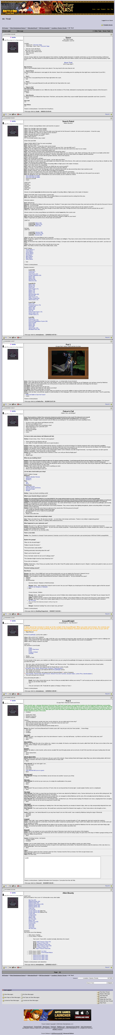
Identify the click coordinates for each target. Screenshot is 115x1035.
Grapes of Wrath (33, 652)
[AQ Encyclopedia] (44, 28)
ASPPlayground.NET (57, 1033)
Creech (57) (32, 271)
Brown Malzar (29, 253)
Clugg (30, 648)
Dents (37, 668)
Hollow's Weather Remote (33, 477)
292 (27, 482)
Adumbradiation (87, 673)
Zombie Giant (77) (34, 314)
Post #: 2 (107, 337)
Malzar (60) (38, 223)
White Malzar (29, 259)
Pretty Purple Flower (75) (35, 311)
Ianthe (14, 37)
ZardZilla (31, 653)
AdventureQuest (28, 1026)
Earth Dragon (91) (34, 320)
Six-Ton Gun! (32, 600)
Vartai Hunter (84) (33, 328)
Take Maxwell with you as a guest (35, 770)
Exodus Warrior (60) (34, 911)
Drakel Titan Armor (34, 649)
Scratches (28, 668)
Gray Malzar (29, 251)
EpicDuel (53, 1026)
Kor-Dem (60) (32, 919)
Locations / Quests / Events (59, 28)
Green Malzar (29, 252)
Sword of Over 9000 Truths (40, 959)
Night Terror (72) (33, 297)
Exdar (30, 650)
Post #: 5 (107, 694)
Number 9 (28, 479)
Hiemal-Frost (54, 673)
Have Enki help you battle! (33, 177)
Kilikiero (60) (32, 917)
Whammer (28, 478)
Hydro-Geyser (46, 673)
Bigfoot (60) (32, 284)
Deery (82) (32, 303)
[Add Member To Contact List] (14, 114)
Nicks (33, 668)
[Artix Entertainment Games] (18, 28)
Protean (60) (32, 923)
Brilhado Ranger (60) (34, 905)
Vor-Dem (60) (32, 928)
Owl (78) (31, 310)
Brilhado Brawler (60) (34, 901)
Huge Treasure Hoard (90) (43, 948)
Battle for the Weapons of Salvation (38, 587)
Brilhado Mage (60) (34, 902)
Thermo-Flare (38, 673)
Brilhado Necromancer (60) (36, 904)
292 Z (27, 483)
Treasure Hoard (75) (42, 947)
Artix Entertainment (86, 1026)
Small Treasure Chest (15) (43, 941)
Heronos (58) (39, 232)
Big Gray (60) (32, 900)
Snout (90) (31, 326)
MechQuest (46, 1026)
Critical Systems (58, 668)
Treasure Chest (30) (42, 943)
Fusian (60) (32, 913)
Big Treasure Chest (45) (43, 944)
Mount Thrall (68, 62)
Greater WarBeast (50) (35, 275)
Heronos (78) (39, 233)
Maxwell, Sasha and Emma (33, 487)
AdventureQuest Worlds (72, 1026)
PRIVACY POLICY (58, 1029)
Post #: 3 (107, 404)
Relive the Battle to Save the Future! (35, 394)
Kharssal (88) (32, 322)
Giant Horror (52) (33, 274)
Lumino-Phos (79, 673)
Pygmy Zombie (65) (34, 298)
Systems (50, 668)
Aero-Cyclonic (62, 673)
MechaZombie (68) (34, 294)
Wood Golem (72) (33, 299)
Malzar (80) (38, 225)
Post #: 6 (107, 886)
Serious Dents (44, 668)
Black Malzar (29, 256)
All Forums (5, 28)
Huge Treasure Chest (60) (44, 945)
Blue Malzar (29, 257)
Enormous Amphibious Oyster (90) (38, 321)
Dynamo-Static (71, 673)
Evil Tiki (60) (32, 909)
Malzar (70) (39, 224)
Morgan (28, 490)
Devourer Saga (37, 44)
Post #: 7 (107, 967)
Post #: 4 (107, 614)
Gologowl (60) (32, 915)
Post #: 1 (107, 114)
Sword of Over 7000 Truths (40, 958)
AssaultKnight (31, 634)
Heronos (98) (38, 235)
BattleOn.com (61, 1026)
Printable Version (108, 25)
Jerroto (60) (32, 916)
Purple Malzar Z (30, 249)
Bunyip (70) (32, 286)
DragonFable (37, 1026)
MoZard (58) (32, 279)
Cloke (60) (31, 908)
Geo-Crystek (29, 673)
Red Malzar (29, 255)
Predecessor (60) (33, 921)
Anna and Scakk (30, 489)
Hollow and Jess (30, 486)
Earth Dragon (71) (34, 289)
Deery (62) (32, 287)
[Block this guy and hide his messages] (19, 114)
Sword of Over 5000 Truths (40, 956)
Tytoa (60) (31, 924)
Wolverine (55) (33, 280)
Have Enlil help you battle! (33, 175)
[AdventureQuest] (32, 28)
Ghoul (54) (31, 272)
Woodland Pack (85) (34, 329)
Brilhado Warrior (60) (34, 906)
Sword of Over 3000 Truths (40, 955)
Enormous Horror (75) (35, 305)
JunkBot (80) (32, 306)
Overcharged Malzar (47, 952)
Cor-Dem (43, 951)
